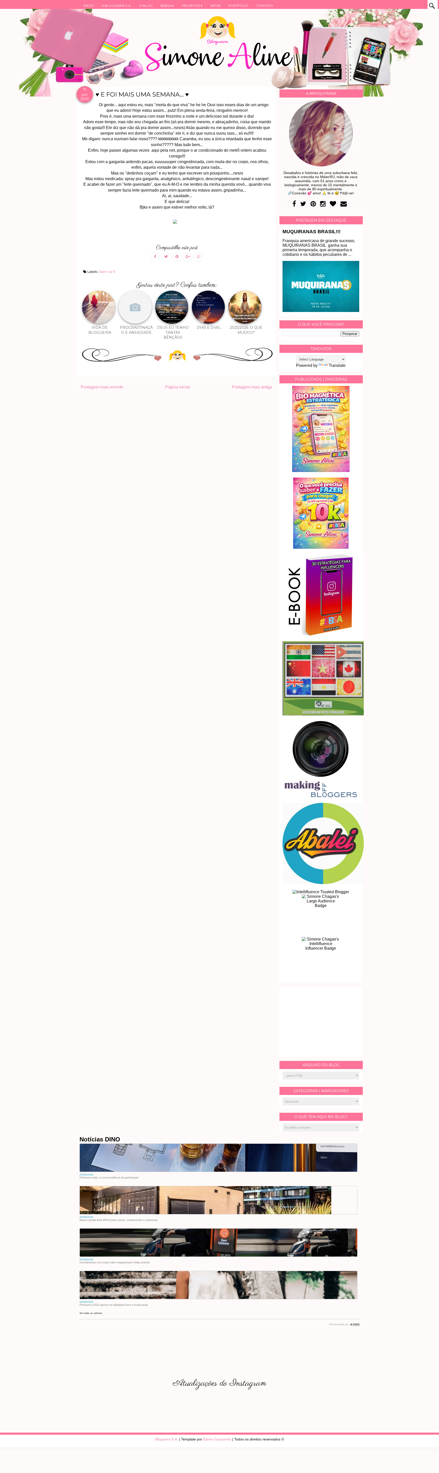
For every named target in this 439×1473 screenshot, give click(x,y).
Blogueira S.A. (166, 1439)
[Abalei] (323, 883)
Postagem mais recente (102, 387)
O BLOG (146, 6)
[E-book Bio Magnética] (321, 470)
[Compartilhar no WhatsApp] (199, 257)
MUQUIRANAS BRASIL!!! (311, 231)
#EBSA (167, 6)
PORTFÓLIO (238, 6)
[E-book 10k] (321, 547)
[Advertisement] (321, 1022)
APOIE (215, 6)
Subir (425, 1462)
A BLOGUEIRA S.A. (116, 6)
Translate (337, 365)
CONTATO (264, 6)
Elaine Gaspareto (217, 1439)
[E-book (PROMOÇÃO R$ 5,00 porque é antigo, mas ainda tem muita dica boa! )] (323, 634)
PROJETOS (192, 6)
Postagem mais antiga (252, 387)
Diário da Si (107, 271)
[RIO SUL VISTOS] (323, 714)
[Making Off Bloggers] (321, 796)
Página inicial (177, 387)
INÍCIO (89, 6)
